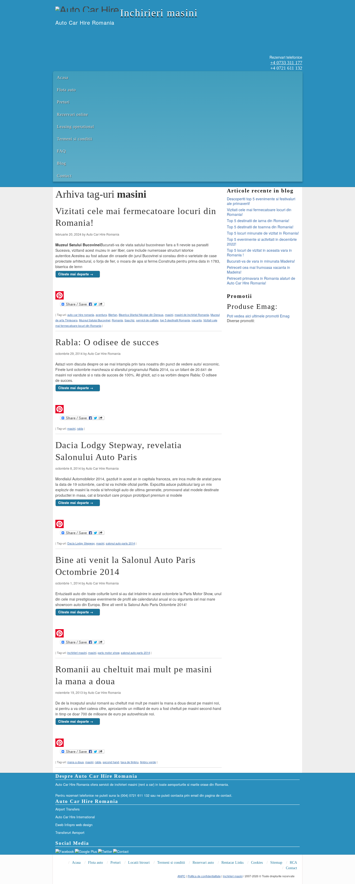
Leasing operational (75, 126)
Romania (117, 320)
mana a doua (75, 762)
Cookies (257, 863)
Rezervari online (72, 114)
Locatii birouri (139, 863)
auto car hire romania (80, 315)
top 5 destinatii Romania (175, 320)
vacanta (197, 320)
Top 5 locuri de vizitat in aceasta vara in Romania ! (259, 252)
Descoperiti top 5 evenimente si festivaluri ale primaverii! (261, 201)
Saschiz (129, 320)
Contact (64, 176)
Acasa (62, 77)
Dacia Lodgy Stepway (81, 543)
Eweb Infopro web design (74, 824)
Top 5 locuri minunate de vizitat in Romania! (263, 233)
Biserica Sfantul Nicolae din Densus (141, 315)
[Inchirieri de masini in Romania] (55, 33)
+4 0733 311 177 (286, 62)
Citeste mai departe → (75, 274)
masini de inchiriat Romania (192, 315)
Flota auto (66, 90)
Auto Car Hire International (75, 817)
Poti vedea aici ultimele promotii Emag (258, 315)
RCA (293, 863)
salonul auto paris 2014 (120, 543)
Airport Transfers (67, 809)
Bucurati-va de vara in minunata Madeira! (261, 261)
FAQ (61, 151)
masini (169, 315)
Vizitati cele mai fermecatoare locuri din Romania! (259, 212)
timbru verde (148, 762)
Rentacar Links (232, 863)
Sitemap (276, 863)
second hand (111, 762)
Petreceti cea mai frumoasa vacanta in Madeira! (258, 270)
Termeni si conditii (74, 139)
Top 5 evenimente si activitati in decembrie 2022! (262, 242)
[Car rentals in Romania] (62, 33)
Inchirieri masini (159, 13)
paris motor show (108, 652)
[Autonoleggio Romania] (83, 33)
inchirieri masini (77, 652)
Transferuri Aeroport (69, 832)
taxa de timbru (130, 762)
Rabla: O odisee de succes (107, 342)
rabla (80, 428)
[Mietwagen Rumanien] (76, 33)
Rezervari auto (203, 863)
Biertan (112, 315)
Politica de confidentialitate (204, 876)
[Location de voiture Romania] (89, 33)
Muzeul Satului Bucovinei (94, 320)
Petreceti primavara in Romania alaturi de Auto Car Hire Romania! (261, 280)
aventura (101, 315)
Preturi (63, 102)
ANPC (181, 876)
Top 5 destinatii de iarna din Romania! (258, 220)
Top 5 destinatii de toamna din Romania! (260, 226)
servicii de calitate (147, 320)
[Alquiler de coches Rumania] (69, 33)
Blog (61, 163)
